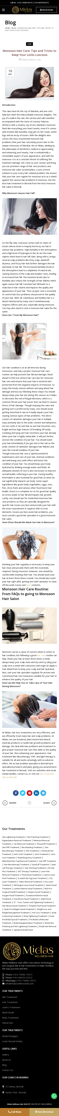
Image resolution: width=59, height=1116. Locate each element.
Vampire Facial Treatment (38, 892)
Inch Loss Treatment (41, 912)
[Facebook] (16, 793)
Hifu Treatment (32, 850)
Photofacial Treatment (31, 875)
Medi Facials (8, 1012)
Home (7, 28)
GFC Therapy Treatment (28, 871)
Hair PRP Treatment (47, 861)
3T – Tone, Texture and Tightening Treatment (33, 902)
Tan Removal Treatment (24, 844)
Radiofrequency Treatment (29, 857)
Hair (29, 44)
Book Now (47, 10)
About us (6, 1059)
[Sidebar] (3, 338)
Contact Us (7, 1070)
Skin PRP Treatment (10, 847)
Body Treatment (10, 1017)
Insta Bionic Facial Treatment (26, 899)
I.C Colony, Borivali (14, 1086)
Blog (14, 28)
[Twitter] (22, 793)
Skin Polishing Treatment (38, 837)
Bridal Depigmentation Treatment (28, 923)
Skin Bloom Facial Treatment (14, 905)
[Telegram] (43, 793)
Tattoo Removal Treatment (30, 881)
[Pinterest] (29, 793)
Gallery (5, 1054)
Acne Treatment (42, 854)
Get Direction (45, 1111)
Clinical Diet (7, 1022)
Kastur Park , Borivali (15, 1092)
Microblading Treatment (32, 847)
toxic (28, 584)
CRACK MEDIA (46, 1104)
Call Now (15, 1111)
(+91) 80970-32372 (22, 977)
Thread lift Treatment (46, 844)
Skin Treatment (9, 997)
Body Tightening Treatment (35, 916)
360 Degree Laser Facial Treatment (29, 885)
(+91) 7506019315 (24, 2)
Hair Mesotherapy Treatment (16, 864)
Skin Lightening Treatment (13, 837)
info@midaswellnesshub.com (19, 983)
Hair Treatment (10, 1002)
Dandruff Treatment (40, 864)
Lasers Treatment (11, 1007)
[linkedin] (36, 793)
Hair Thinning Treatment (35, 868)
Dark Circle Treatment (23, 854)
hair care (41, 655)
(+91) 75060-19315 (22, 974)
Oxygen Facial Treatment (13, 895)
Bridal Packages (10, 1036)
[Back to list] (29, 803)
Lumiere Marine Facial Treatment (28, 888)
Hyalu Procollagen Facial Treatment (19, 909)
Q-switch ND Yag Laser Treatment (32, 878)
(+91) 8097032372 (41, 2)
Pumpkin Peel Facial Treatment (42, 905)
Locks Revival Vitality (12, 1041)
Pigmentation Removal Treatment (16, 840)
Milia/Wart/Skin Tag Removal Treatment (19, 861)
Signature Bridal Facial (23, 930)
